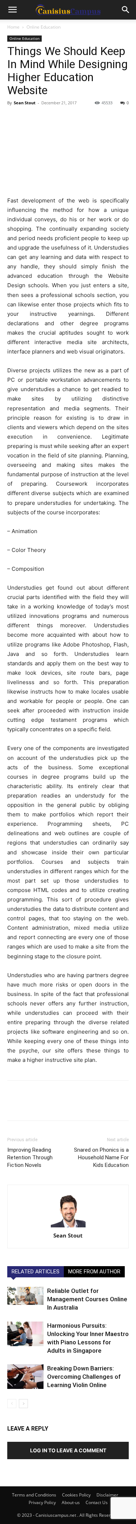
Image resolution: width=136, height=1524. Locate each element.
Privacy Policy (42, 1502)
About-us (71, 1502)
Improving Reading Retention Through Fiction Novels (30, 1157)
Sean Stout (25, 102)
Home (13, 27)
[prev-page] (11, 1403)
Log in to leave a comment (68, 1450)
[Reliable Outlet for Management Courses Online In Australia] (25, 1296)
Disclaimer (107, 1495)
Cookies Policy (76, 1495)
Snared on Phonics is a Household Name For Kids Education (101, 1157)
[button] (12, 10)
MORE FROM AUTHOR (94, 1271)
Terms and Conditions (34, 1495)
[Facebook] (14, 119)
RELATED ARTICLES (35, 1271)
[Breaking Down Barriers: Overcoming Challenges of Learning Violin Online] (25, 1376)
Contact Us (97, 1502)
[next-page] (23, 1403)
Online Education (43, 27)
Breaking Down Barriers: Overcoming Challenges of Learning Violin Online (84, 1377)
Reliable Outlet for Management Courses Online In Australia (87, 1299)
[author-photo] (68, 1210)
